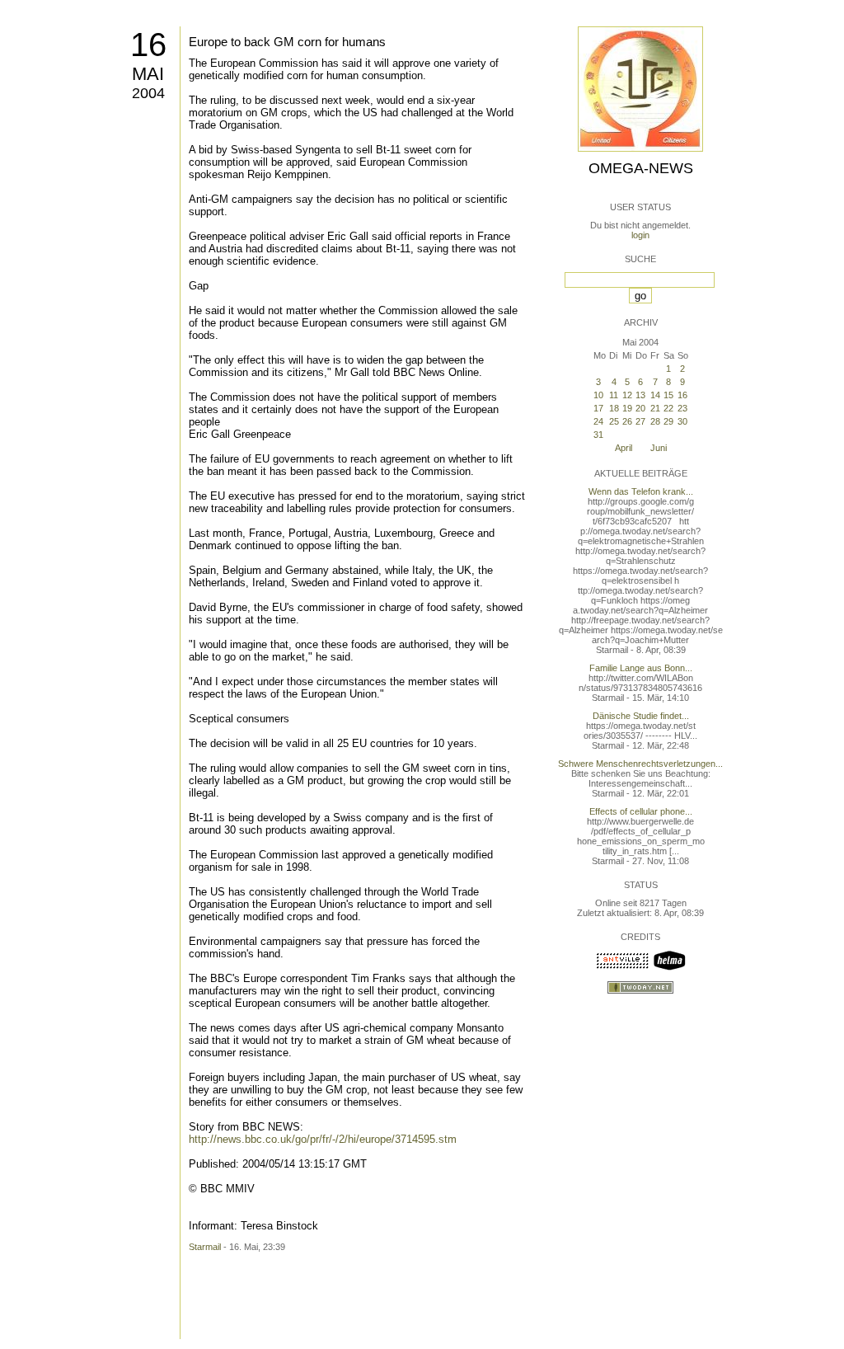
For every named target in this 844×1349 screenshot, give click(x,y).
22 (668, 408)
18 (614, 408)
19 (627, 408)
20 (640, 408)
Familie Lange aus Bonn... (640, 668)
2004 (148, 93)
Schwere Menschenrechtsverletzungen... (640, 764)
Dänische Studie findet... (641, 716)
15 (668, 395)
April (623, 448)
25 (614, 421)
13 (640, 395)
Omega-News (640, 168)
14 (655, 395)
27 (640, 421)
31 (598, 434)
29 (668, 421)
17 (598, 408)
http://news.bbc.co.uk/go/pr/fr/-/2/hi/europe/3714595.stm (323, 1139)
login (640, 235)
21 (655, 408)
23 (682, 408)
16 (148, 44)
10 (598, 395)
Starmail (205, 1247)
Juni (658, 448)
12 (627, 395)
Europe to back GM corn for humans (287, 42)
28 (655, 421)
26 (627, 421)
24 (598, 421)
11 (613, 395)
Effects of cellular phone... (640, 811)
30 (682, 421)
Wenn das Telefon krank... (640, 491)
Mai (148, 73)
